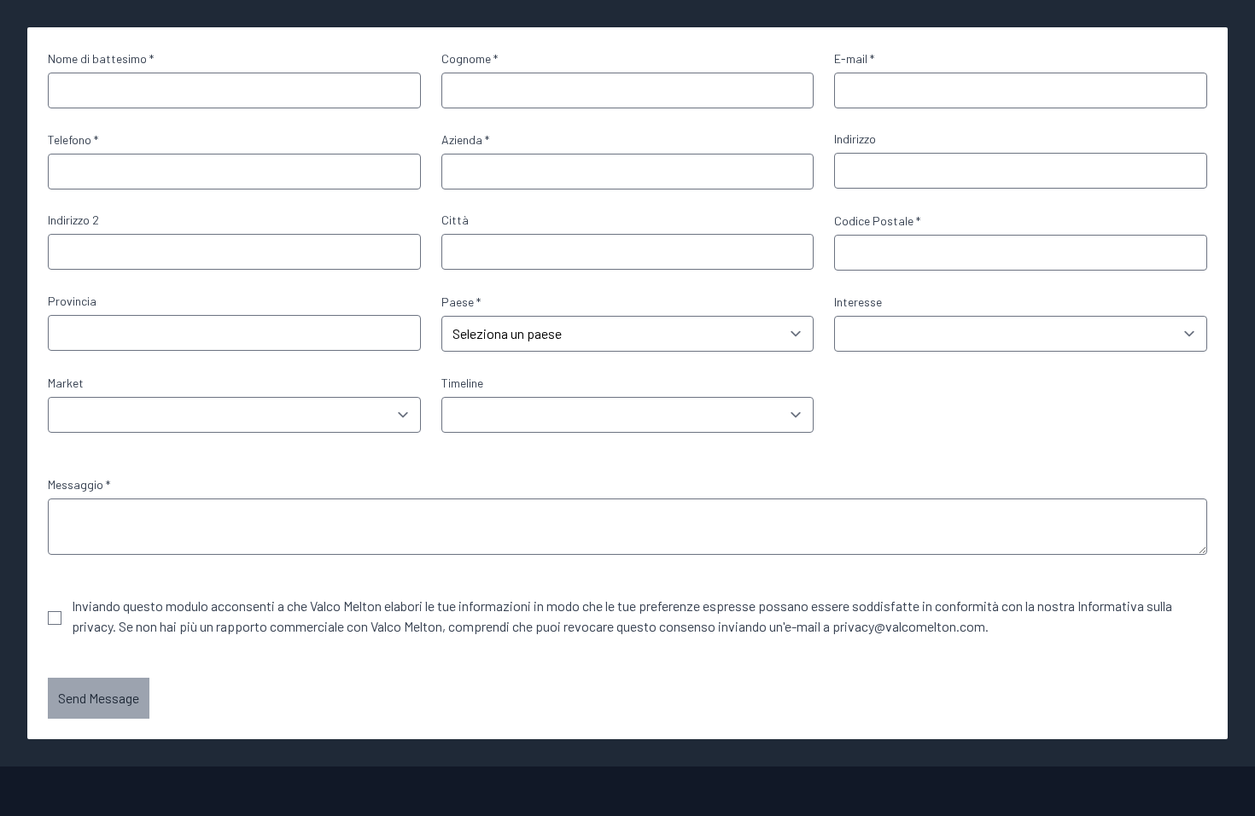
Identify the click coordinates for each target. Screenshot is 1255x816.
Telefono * (73, 139)
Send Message (98, 698)
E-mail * (854, 58)
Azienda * (465, 139)
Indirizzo (855, 138)
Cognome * (469, 58)
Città (455, 220)
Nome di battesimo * (101, 58)
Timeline (462, 383)
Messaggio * (79, 484)
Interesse (858, 301)
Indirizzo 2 (73, 220)
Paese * (461, 301)
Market (66, 383)
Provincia (72, 301)
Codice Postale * (877, 220)
